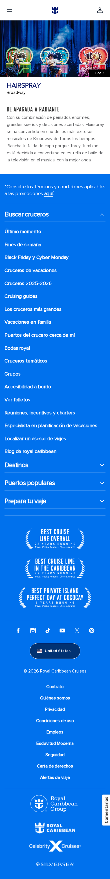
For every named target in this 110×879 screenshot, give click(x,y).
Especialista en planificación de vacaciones (51, 426)
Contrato (54, 687)
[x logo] (77, 630)
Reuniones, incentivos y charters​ (40, 413)
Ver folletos (17, 400)
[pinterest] (91, 630)
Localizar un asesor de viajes (35, 439)
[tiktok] (47, 630)
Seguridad (55, 755)
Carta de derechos (55, 766)
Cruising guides (21, 296)
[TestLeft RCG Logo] (54, 803)
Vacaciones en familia (28, 322)
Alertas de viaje (55, 777)
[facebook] (18, 630)
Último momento (23, 232)
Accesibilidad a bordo (28, 387)
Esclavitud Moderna (55, 743)
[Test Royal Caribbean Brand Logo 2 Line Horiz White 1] (55, 827)
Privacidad (55, 709)
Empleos (55, 732)
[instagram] (33, 630)
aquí (48, 193)
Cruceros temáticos (26, 361)
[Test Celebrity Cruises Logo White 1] (55, 845)
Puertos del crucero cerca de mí (40, 335)
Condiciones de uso (55, 721)
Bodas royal (17, 348)
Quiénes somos (55, 698)
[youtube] (62, 630)
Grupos (12, 374)
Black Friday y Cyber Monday (37, 257)
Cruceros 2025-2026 (28, 283)
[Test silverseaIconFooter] (55, 864)
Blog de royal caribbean (30, 451)
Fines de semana (23, 245)
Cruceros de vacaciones (31, 270)
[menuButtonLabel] (10, 10)
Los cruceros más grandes (33, 309)
